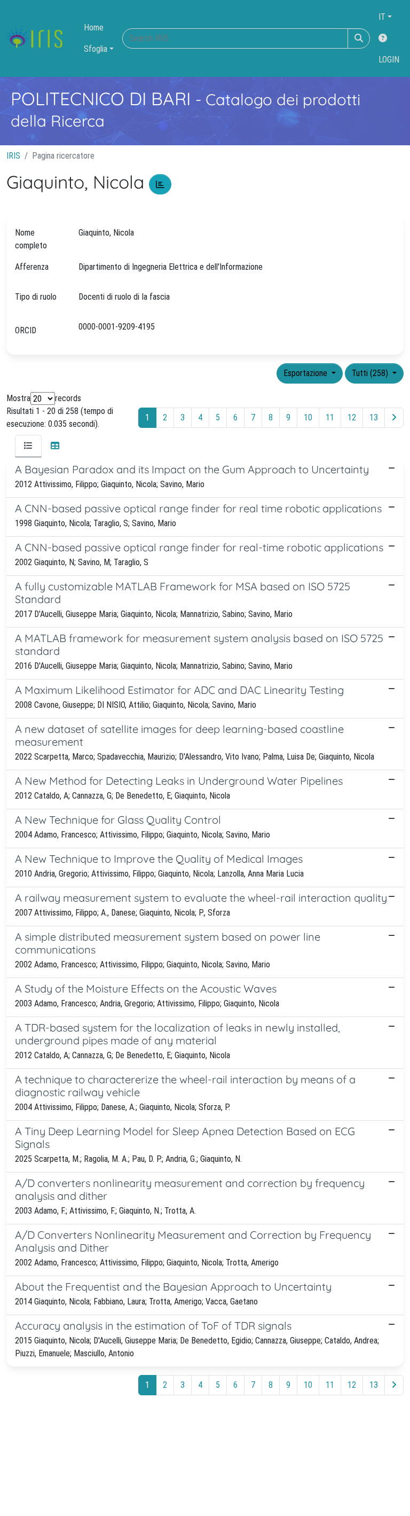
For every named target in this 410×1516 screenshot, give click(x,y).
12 (352, 417)
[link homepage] (38, 38)
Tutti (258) (371, 373)
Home (94, 27)
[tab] (28, 446)
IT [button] (382, 17)
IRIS (13, 156)
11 (330, 417)
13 (373, 417)
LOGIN (389, 59)
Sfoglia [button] (95, 49)
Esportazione (306, 373)
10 (308, 417)
